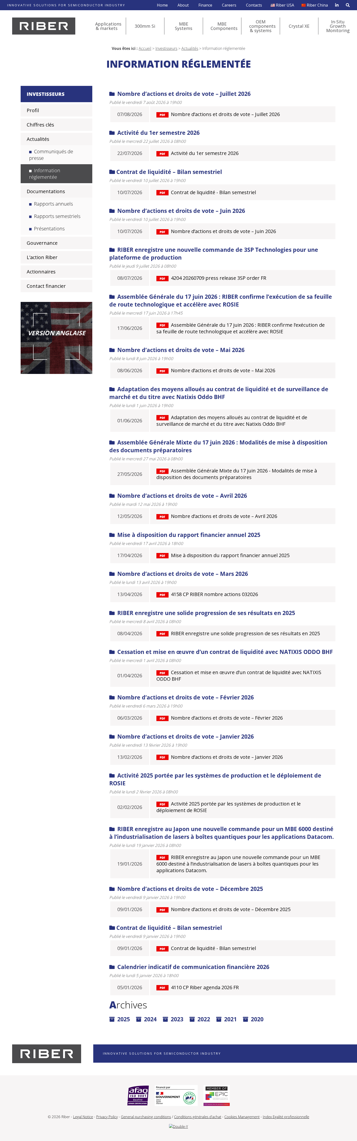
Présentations (49, 228)
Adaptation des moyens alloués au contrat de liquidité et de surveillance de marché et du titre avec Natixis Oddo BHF (218, 393)
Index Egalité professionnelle (286, 1116)
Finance (205, 5)
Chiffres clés (40, 124)
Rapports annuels (53, 203)
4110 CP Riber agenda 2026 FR (205, 987)
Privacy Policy (107, 1116)
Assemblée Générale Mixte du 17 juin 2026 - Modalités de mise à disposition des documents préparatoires (236, 473)
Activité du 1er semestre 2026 (158, 132)
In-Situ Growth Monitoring (338, 26)
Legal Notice (83, 1116)
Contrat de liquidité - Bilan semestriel (213, 192)
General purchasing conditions (146, 1116)
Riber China (317, 5)
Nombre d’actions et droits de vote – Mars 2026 (182, 574)
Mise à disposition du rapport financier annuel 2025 (188, 535)
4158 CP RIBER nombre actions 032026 (214, 594)
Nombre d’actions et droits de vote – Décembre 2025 (189, 889)
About (183, 5)
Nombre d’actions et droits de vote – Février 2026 (185, 697)
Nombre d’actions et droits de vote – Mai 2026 (180, 350)
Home (162, 5)
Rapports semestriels (57, 216)
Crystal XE (299, 26)
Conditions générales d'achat (197, 1116)
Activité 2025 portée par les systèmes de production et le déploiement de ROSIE (228, 807)
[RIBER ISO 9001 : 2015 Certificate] (138, 1096)
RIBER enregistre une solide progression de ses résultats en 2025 (205, 613)
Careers (229, 5)
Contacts (254, 5)
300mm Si (145, 26)
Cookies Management (242, 1116)
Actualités (189, 48)
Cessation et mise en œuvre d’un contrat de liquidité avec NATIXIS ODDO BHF (224, 652)
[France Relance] (176, 1096)
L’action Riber (42, 257)
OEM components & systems (262, 26)
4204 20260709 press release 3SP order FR (218, 278)
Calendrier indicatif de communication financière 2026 (192, 967)
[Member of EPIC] (217, 1096)
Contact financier (46, 286)
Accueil (145, 48)
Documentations (46, 191)
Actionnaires (41, 271)
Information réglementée (44, 173)
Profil (33, 110)
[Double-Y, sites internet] (178, 1126)
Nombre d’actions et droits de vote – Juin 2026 (180, 211)
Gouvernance (42, 243)
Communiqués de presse (51, 154)
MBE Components (224, 26)
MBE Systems (183, 26)
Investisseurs (166, 48)
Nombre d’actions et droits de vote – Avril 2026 (181, 495)
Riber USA (285, 5)
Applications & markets (108, 26)
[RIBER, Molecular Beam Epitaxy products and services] (43, 26)
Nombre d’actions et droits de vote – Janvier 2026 (185, 736)
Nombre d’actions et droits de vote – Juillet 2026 (183, 94)
